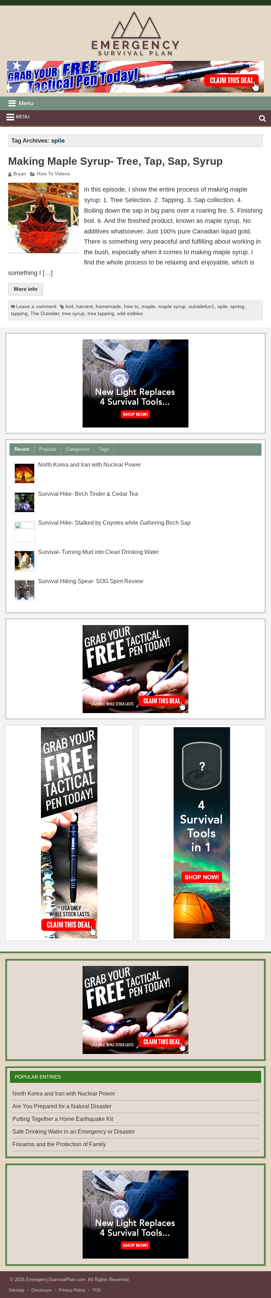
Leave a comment (36, 306)
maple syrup (172, 306)
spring (237, 306)
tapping (19, 313)
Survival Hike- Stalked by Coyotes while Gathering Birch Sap (114, 523)
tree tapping (101, 313)
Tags (104, 449)
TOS (96, 1290)
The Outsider (44, 313)
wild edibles (130, 313)
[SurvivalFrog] (135, 383)
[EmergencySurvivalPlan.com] (136, 56)
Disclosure (41, 1290)
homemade (108, 306)
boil (69, 306)
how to (131, 306)
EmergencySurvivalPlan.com (55, 1279)
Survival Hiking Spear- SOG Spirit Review (90, 581)
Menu (22, 116)
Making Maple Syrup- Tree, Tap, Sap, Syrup (115, 161)
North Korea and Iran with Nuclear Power (89, 465)
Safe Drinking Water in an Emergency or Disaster (73, 1132)
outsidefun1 (201, 306)
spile (222, 306)
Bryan (19, 173)
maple (148, 306)
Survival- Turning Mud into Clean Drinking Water (98, 552)
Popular (47, 449)
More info (25, 289)
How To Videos (53, 173)
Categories (77, 449)
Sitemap (16, 1290)
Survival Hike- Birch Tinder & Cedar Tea (88, 494)
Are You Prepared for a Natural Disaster (62, 1106)
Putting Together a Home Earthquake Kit (62, 1119)
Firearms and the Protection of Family (59, 1144)
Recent (21, 449)
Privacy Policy (72, 1290)
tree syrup (73, 313)
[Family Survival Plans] (135, 669)
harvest (84, 306)
